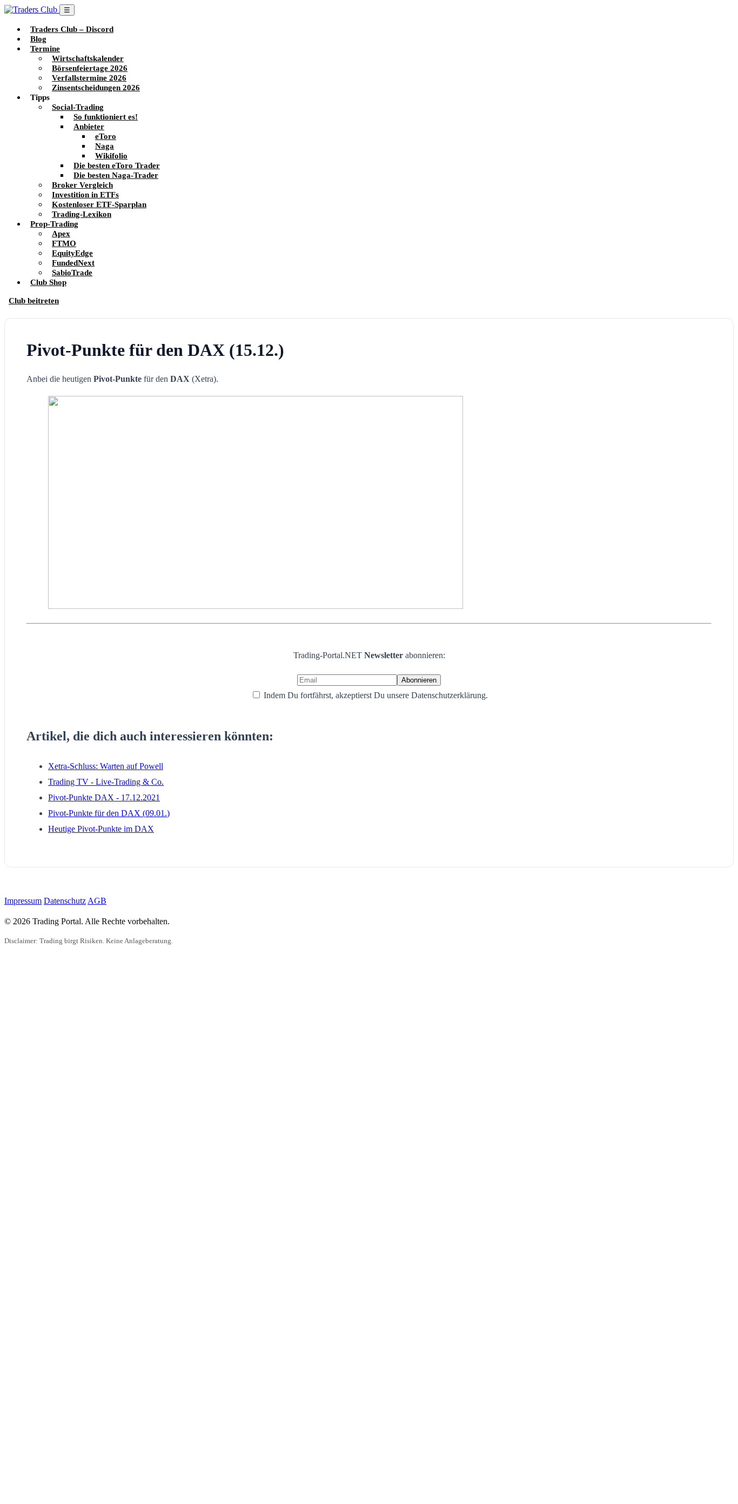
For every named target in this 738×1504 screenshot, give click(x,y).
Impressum (23, 900)
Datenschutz (65, 900)
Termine (45, 48)
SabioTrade (72, 272)
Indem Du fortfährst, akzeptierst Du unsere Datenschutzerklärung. (374, 695)
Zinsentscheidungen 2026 (96, 87)
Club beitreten (34, 300)
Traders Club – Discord (71, 29)
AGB (97, 900)
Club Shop (48, 282)
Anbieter (88, 126)
